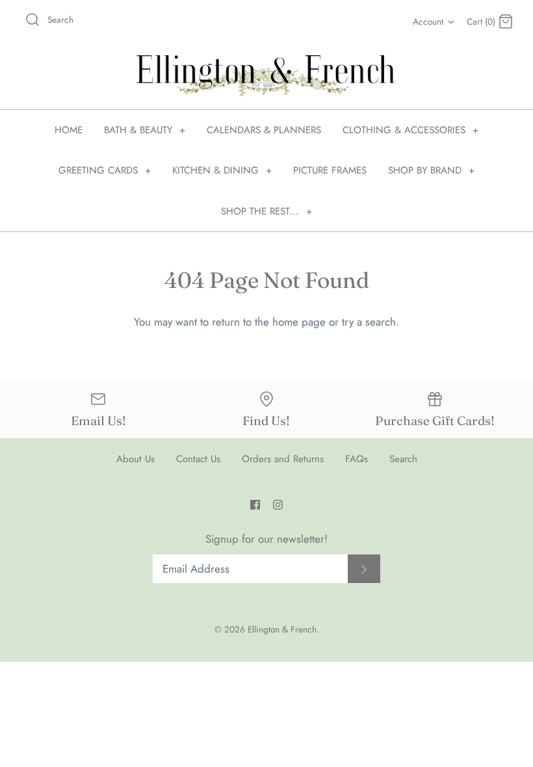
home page (299, 322)
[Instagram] (278, 505)
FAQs (356, 459)
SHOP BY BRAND (431, 170)
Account (428, 21)
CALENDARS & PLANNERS (264, 130)
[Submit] (364, 569)
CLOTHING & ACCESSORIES (410, 130)
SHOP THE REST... (266, 211)
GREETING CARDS (104, 170)
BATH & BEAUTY (144, 130)
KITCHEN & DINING (222, 170)
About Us (135, 459)
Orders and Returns (283, 459)
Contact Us (198, 459)
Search (403, 459)
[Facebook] (255, 505)
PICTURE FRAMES (330, 170)
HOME (69, 130)
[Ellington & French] (266, 75)
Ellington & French (282, 629)
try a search (369, 322)
